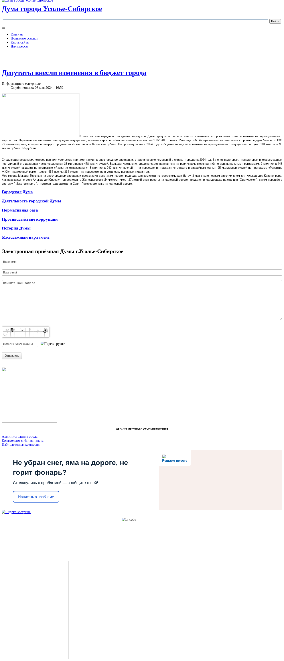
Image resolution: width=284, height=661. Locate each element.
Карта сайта (20, 42)
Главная (17, 34)
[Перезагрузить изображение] (53, 344)
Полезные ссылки (24, 38)
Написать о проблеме (36, 497)
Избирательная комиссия (20, 444)
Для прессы (19, 46)
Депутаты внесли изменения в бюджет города (74, 73)
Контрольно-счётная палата (22, 440)
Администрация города (19, 436)
